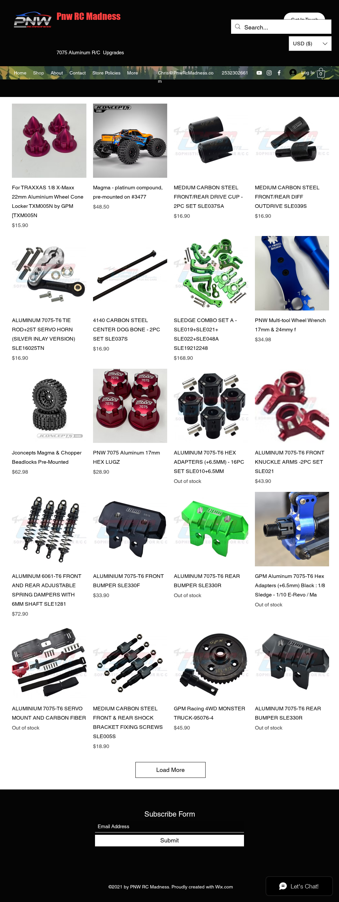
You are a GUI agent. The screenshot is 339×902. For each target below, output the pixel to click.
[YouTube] (259, 73)
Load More (170, 769)
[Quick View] (49, 141)
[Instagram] (269, 73)
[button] (310, 43)
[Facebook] (279, 73)
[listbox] (310, 43)
